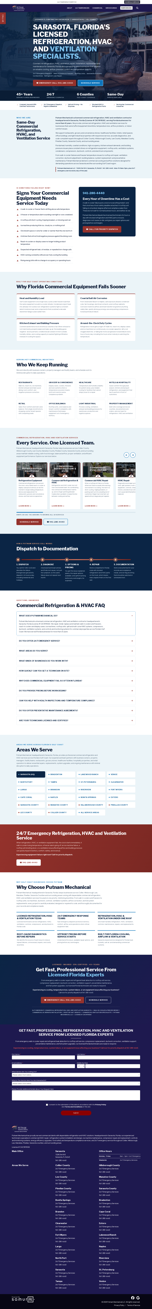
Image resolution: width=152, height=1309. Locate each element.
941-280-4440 (60, 1160)
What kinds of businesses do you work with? (43, 661)
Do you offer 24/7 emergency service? (39, 641)
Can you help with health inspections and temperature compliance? (57, 701)
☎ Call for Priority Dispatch (102, 229)
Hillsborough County (92, 805)
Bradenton (56, 774)
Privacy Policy (119, 1305)
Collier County (58, 812)
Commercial (97, 8)
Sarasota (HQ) (27, 774)
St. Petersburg (88, 782)
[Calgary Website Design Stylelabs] (23, 1299)
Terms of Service (133, 1305)
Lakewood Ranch (89, 774)
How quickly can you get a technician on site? (44, 671)
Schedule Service (90, 83)
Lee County (26, 812)
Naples (54, 797)
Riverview (86, 790)
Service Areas (111, 8)
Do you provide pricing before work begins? (42, 691)
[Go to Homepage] (18, 8)
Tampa (53, 782)
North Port (26, 782)
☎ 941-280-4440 (56, 522)
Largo (23, 790)
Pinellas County (119, 805)
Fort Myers (116, 790)
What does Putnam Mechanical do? (38, 616)
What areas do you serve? (33, 651)
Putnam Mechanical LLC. (116, 1302)
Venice (114, 774)
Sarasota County (29, 805)
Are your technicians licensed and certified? (43, 720)
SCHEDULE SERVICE (132, 2)
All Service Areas (90, 812)
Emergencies (126, 8)
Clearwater (117, 782)
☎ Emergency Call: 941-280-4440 (54, 83)
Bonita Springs (88, 797)
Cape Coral (26, 797)
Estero (114, 797)
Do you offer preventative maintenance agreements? (48, 710)
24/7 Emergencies (82, 8)
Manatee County (59, 805)
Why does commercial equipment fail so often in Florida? (50, 681)
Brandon (55, 790)
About (69, 8)
